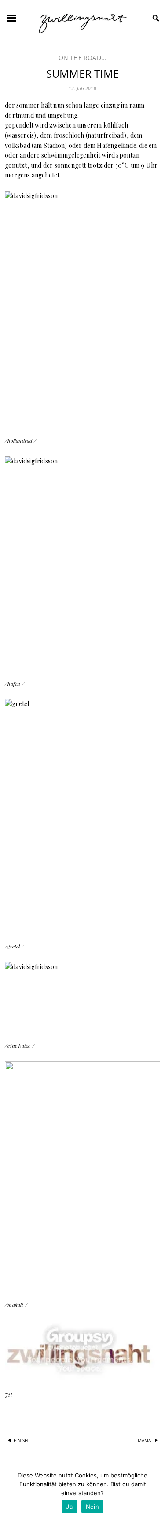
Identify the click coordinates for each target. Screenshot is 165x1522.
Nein (92, 1506)
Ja (69, 1506)
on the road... (83, 57)
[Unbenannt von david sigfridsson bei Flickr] (82, 1175)
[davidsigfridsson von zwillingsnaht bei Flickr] (82, 308)
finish (21, 1440)
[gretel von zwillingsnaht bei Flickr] (82, 815)
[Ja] (154, 1493)
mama (144, 1440)
